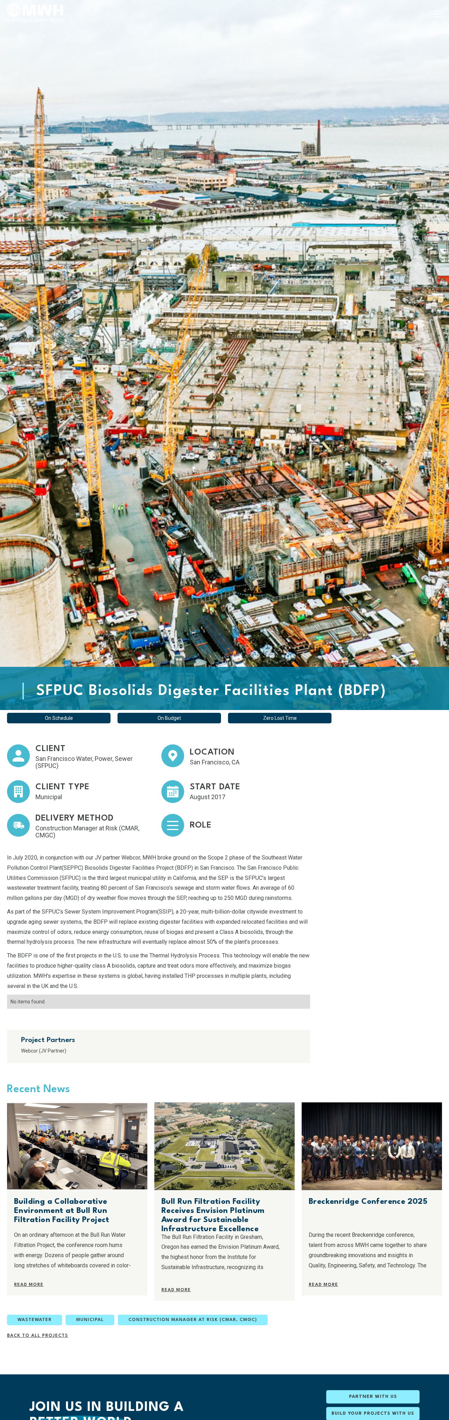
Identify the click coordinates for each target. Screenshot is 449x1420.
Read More (28, 1284)
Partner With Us (373, 1396)
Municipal (90, 1320)
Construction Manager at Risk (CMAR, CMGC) (192, 1320)
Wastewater (35, 1320)
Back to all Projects (37, 1335)
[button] (438, 14)
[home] (35, 13)
